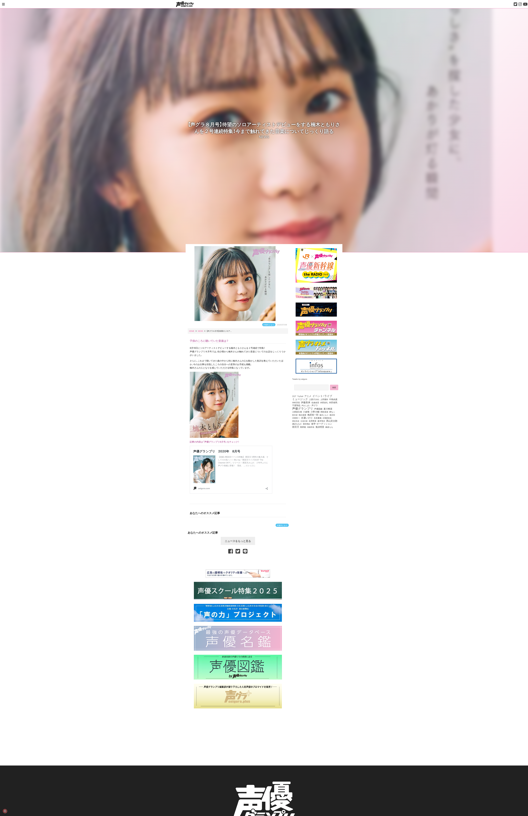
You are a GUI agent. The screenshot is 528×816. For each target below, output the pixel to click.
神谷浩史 (295, 421)
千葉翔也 (296, 405)
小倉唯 (306, 411)
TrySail (300, 396)
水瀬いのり (307, 417)
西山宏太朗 (331, 420)
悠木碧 (295, 414)
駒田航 (303, 427)
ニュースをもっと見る (238, 541)
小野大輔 (315, 411)
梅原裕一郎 (312, 414)
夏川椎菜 (328, 408)
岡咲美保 (324, 412)
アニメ (307, 396)
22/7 (294, 396)
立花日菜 (304, 420)
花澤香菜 (312, 420)
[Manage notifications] (5, 811)
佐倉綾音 (315, 402)
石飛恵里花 (327, 417)
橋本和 (332, 414)
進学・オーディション (321, 423)
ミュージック (300, 399)
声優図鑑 (318, 408)
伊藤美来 (305, 402)
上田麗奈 (324, 399)
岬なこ (332, 411)
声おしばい (306, 405)
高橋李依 (310, 427)
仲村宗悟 (296, 402)
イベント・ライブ (322, 395)
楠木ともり (269, 324)
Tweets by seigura (299, 379)
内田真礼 (324, 402)
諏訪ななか (297, 423)
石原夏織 (317, 417)
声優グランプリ (302, 408)
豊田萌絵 (306, 423)
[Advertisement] (238, 561)
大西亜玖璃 (297, 412)
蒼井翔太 (321, 421)
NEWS (264, 136)
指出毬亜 (302, 414)
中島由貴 (333, 399)
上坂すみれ (314, 399)
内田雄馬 (333, 402)
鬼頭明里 (319, 426)
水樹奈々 (296, 418)
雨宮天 (295, 426)
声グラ (315, 405)
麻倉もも (329, 427)
